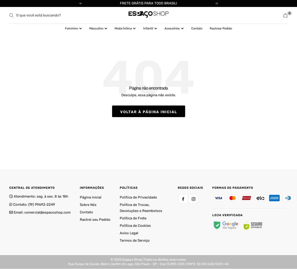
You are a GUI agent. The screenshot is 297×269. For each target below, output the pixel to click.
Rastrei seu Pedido (95, 220)
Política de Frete (133, 218)
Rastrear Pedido (221, 28)
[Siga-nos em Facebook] (183, 199)
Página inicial (90, 197)
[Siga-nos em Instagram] (193, 199)
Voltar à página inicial (148, 112)
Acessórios (172, 28)
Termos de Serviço (135, 240)
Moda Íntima (123, 28)
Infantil (148, 28)
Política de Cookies (135, 226)
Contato (196, 28)
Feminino (71, 28)
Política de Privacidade (138, 197)
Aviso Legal (129, 233)
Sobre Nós (88, 205)
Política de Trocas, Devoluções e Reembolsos (141, 208)
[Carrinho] (285, 15)
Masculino (96, 28)
